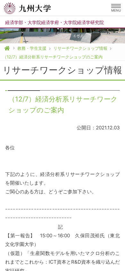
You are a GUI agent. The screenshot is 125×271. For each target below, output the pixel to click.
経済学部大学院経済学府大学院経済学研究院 (54, 22)
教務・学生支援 (31, 48)
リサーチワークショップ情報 (80, 48)
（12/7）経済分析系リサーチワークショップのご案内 (53, 56)
